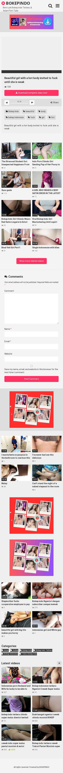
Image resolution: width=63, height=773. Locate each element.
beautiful (29, 111)
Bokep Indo (13, 111)
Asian (6, 650)
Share (56, 102)
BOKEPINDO (17, 3)
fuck (32, 117)
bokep (15, 650)
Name (7, 329)
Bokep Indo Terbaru (44, 650)
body (43, 111)
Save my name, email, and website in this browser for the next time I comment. (31, 371)
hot (53, 117)
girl (42, 117)
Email (7, 341)
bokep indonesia (16, 117)
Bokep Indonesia (11, 654)
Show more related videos (31, 261)
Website (8, 354)
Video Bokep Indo (29, 654)
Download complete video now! (32, 93)
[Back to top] (58, 767)
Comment (9, 291)
